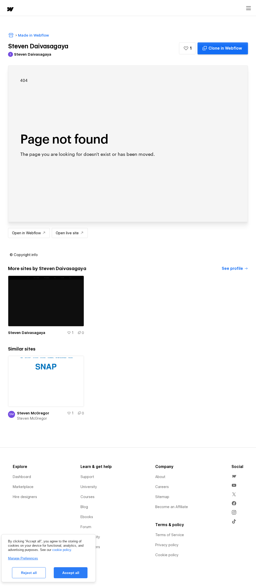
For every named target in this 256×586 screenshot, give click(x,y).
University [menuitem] (88, 487)
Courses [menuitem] (87, 497)
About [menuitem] (160, 477)
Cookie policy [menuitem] (166, 555)
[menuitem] (234, 476)
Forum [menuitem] (85, 527)
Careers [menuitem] (162, 487)
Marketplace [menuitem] (23, 487)
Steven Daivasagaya (26, 333)
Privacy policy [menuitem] (166, 545)
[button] (187, 48)
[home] (10, 9)
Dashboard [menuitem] (22, 477)
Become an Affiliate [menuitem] (171, 507)
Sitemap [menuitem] (162, 497)
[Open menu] (248, 8)
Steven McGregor (33, 413)
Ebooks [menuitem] (86, 517)
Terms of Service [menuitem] (169, 535)
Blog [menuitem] (84, 507)
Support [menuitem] (87, 477)
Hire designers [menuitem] (25, 497)
